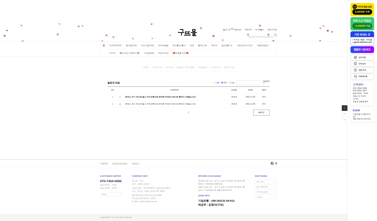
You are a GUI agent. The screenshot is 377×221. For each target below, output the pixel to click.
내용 (233, 83)
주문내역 (248, 30)
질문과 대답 (229, 67)
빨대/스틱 (202, 45)
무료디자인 (163, 53)
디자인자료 (215, 67)
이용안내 (135, 164)
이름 (218, 83)
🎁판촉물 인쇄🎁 (180, 53)
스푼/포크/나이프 (245, 45)
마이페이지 (259, 30)
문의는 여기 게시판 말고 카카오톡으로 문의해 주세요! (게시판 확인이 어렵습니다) (160, 97)
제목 (225, 83)
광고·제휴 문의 (262, 187)
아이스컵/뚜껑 (147, 45)
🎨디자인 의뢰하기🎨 (130, 53)
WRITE (261, 112)
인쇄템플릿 (202, 67)
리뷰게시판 (157, 67)
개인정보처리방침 (119, 164)
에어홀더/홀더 (179, 45)
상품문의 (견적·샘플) (185, 67)
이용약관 (104, 164)
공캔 (192, 45)
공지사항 (169, 67)
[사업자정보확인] (163, 188)
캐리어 (214, 45)
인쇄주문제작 (115, 45)
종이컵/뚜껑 (131, 45)
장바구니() (272, 30)
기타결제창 (149, 53)
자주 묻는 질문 (262, 192)
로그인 (227, 30)
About (104, 194)
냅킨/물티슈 (227, 45)
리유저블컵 (163, 45)
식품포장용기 (263, 45)
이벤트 (146, 67)
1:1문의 (259, 197)
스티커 (112, 53)
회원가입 (237, 30)
